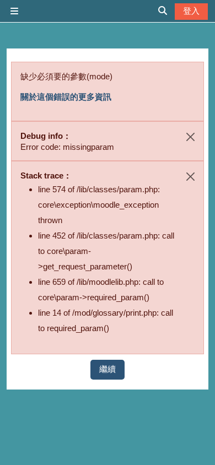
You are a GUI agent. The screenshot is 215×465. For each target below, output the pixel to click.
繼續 (107, 369)
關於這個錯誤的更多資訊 (65, 96)
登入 (191, 10)
